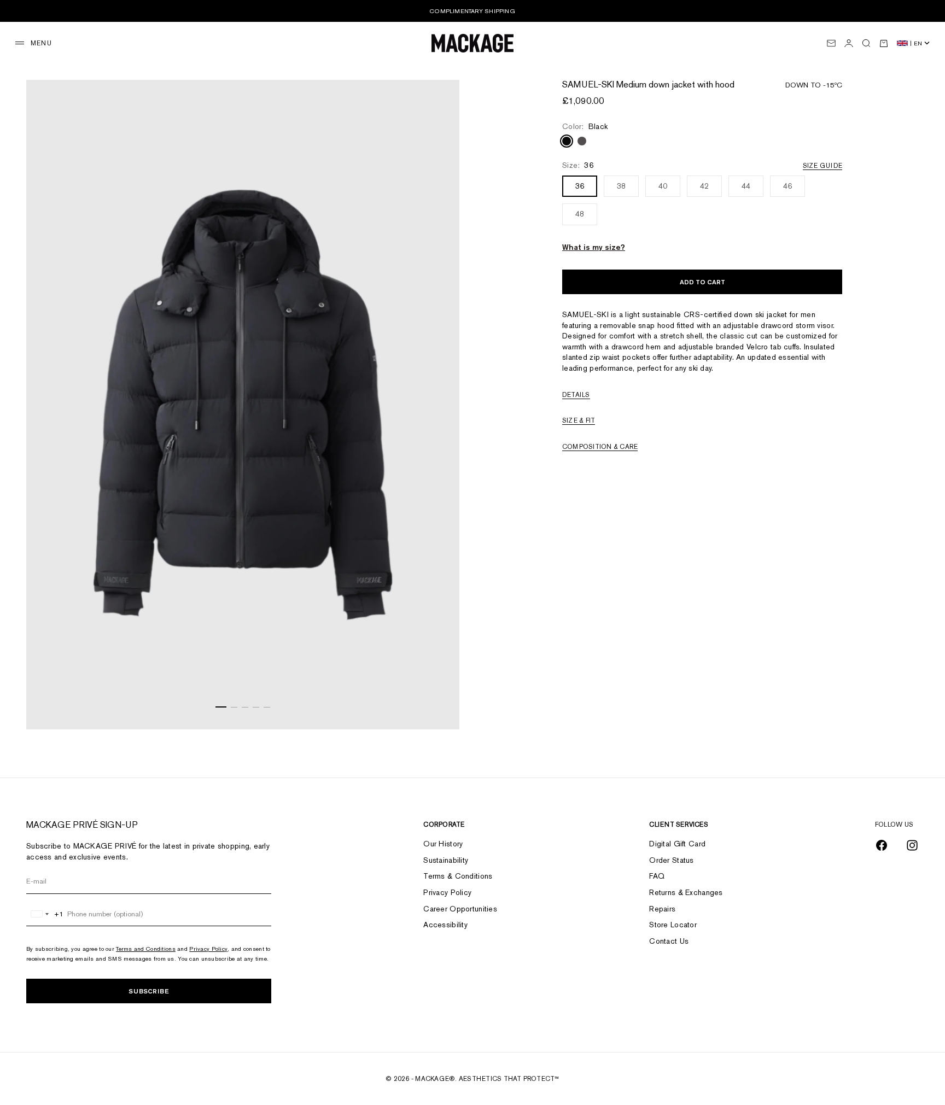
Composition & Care (600, 446)
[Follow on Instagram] (912, 845)
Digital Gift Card (677, 844)
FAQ (656, 876)
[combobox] (45, 914)
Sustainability (445, 860)
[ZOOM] (437, 707)
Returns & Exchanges (685, 892)
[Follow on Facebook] (881, 845)
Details (576, 394)
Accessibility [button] (445, 924)
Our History (443, 844)
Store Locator (673, 924)
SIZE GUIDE (822, 166)
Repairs (662, 909)
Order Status (671, 860)
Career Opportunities (460, 909)
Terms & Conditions (457, 876)
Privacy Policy (208, 948)
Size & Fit (578, 421)
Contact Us (669, 941)
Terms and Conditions (146, 948)
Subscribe (149, 991)
